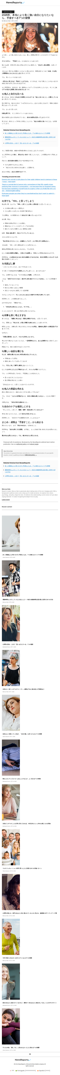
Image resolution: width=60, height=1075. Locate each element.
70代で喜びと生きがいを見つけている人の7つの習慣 (17, 958)
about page (34, 444)
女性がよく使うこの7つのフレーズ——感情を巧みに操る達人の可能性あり (23, 689)
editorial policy (21, 444)
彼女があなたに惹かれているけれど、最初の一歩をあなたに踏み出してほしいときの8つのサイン (30, 1002)
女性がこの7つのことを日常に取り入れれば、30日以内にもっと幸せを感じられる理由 (27, 823)
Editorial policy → (31, 455)
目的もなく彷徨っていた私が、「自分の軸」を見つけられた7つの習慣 (22, 734)
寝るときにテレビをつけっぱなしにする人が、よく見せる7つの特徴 (22, 778)
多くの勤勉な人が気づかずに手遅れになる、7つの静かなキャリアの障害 (27, 133)
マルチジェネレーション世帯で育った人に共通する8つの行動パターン (22, 868)
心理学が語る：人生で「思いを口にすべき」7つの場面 (22, 143)
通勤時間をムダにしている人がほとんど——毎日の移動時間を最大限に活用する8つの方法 (28, 599)
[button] (30, 1054)
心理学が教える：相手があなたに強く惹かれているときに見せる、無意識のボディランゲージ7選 (30, 913)
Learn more (6, 499)
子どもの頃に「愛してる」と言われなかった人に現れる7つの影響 (21, 1047)
